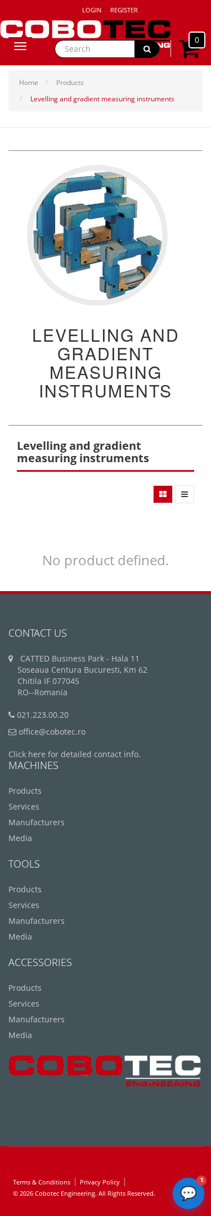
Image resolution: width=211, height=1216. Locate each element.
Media (20, 838)
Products (70, 82)
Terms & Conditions (41, 1182)
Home (28, 82)
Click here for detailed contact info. (74, 754)
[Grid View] (163, 494)
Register (124, 10)
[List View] (184, 494)
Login (91, 10)
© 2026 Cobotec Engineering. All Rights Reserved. (84, 1193)
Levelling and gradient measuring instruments (102, 99)
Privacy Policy (100, 1182)
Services (23, 806)
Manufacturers (36, 822)
